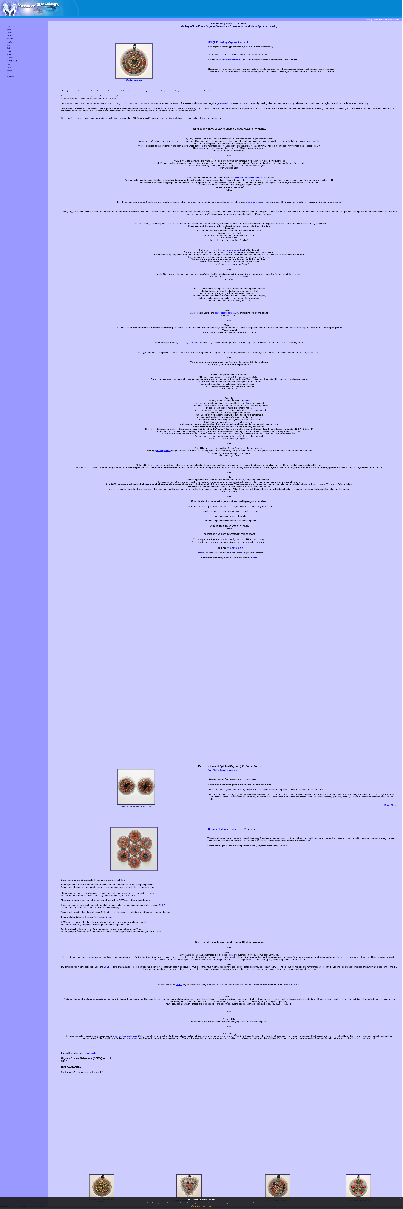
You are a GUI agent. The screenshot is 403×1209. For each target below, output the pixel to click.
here (308, 841)
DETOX (10, 32)
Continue (195, 1206)
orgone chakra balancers (126, 1036)
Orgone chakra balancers (223, 829)
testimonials (236, 547)
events (9, 67)
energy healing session (231, 59)
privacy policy (12, 61)
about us (10, 39)
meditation (10, 76)
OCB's (179, 984)
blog (8, 64)
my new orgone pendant (230, 250)
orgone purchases (254, 202)
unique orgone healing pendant (248, 177)
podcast (9, 70)
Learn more (207, 1206)
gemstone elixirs (224, 103)
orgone (230, 955)
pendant (247, 401)
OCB (162, 905)
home (9, 26)
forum (9, 51)
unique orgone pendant (225, 313)
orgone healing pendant (185, 342)
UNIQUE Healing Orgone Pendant (228, 42)
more (201, 553)
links (8, 45)
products (10, 29)
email (105, 118)
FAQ (8, 48)
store (8, 73)
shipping (10, 58)
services (10, 35)
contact (9, 54)
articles (9, 42)
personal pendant (163, 450)
